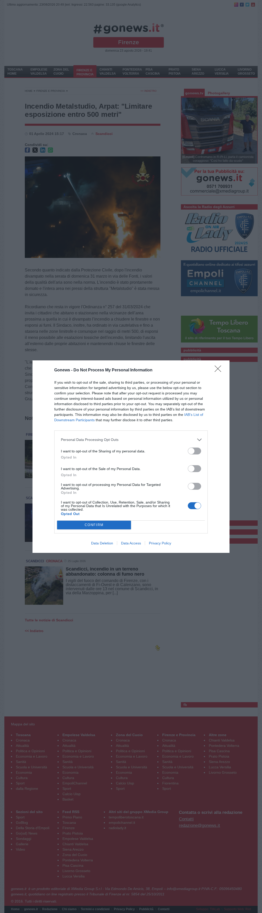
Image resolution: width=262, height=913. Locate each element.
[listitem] (131, 439)
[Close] (219, 370)
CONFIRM (94, 525)
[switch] (194, 451)
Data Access (131, 543)
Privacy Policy (160, 543)
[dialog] (131, 456)
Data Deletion (102, 543)
